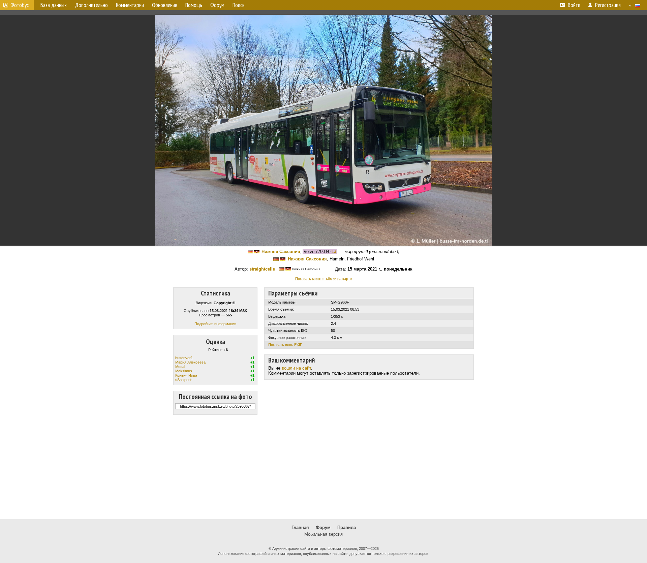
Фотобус (19, 5)
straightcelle (262, 269)
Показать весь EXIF (285, 345)
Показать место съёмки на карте (323, 279)
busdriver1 (184, 358)
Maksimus (183, 371)
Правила (346, 527)
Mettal (180, 367)
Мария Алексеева (190, 362)
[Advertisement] (323, 467)
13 (334, 251)
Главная (300, 527)
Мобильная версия (323, 534)
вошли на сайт (296, 368)
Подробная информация (215, 324)
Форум (323, 527)
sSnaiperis (183, 380)
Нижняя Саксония (280, 251)
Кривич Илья (186, 375)
